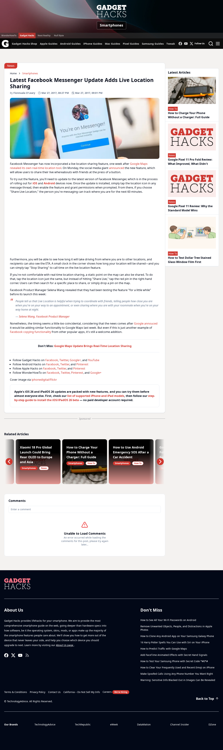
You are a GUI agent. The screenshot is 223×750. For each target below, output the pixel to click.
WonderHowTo (8, 35)
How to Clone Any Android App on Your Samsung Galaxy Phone (177, 636)
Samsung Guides (153, 43)
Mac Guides (112, 43)
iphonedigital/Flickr (44, 380)
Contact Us (54, 692)
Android (49, 183)
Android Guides (70, 43)
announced (116, 168)
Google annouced (145, 323)
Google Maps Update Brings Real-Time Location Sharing (93, 346)
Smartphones (111, 25)
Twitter (63, 360)
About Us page (65, 645)
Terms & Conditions (15, 692)
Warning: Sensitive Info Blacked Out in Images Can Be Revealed (177, 680)
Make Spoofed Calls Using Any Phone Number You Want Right (176, 673)
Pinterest (82, 364)
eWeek (114, 724)
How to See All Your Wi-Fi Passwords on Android (168, 620)
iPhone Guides (92, 43)
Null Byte (59, 35)
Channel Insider (179, 724)
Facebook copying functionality (30, 332)
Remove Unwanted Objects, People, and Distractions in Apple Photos (176, 628)
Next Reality (44, 35)
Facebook (51, 360)
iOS (35, 183)
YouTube (93, 360)
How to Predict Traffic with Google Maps (163, 648)
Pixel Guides (131, 43)
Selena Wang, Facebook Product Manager (44, 316)
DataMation (144, 724)
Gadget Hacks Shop (24, 43)
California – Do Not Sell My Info (81, 692)
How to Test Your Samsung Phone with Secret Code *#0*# (174, 661)
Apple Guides (48, 43)
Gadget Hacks (27, 35)
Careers (115, 692)
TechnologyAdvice (44, 724)
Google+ (75, 360)
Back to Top (205, 698)
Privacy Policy (37, 692)
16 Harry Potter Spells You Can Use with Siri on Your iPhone (174, 642)
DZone (212, 724)
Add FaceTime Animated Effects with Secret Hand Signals (173, 655)
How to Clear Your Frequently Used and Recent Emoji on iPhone (177, 667)
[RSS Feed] (27, 655)
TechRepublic (83, 724)
